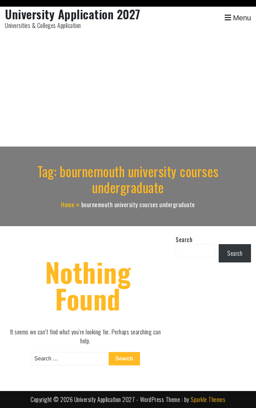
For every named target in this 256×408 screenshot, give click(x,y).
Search (184, 239)
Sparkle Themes (208, 399)
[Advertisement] (128, 90)
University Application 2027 (72, 14)
